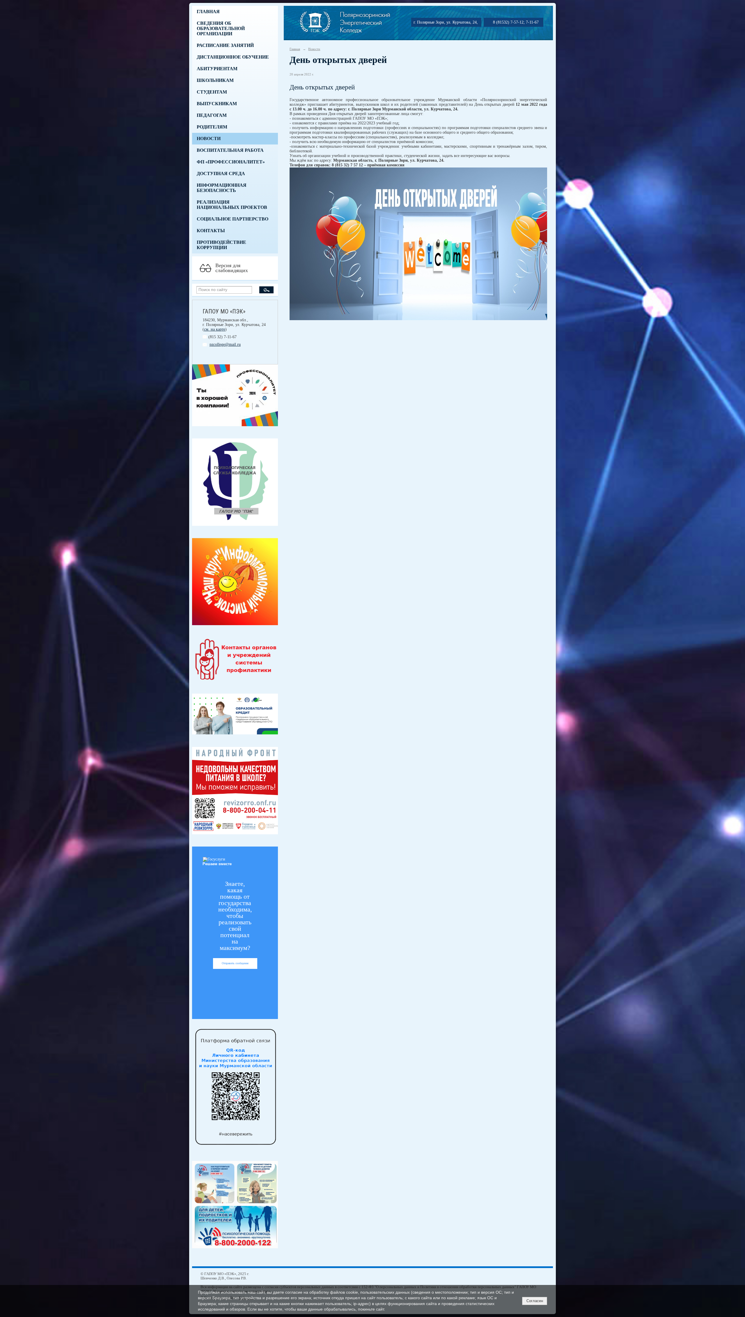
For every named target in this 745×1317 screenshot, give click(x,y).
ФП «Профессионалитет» (231, 161)
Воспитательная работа (230, 150)
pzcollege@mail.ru (225, 344)
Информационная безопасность (221, 188)
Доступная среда (221, 173)
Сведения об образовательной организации (221, 28)
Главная (208, 11)
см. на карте (214, 329)
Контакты (211, 230)
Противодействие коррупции (221, 245)
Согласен (534, 1301)
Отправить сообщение (235, 963)
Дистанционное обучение (233, 56)
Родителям (212, 126)
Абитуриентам (217, 68)
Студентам (212, 91)
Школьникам (215, 80)
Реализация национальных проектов (232, 205)
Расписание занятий (225, 45)
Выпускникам (217, 103)
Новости (209, 138)
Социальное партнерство (232, 218)
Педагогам (212, 115)
